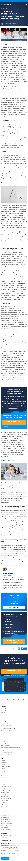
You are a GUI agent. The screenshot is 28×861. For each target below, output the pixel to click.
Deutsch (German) (5, 775)
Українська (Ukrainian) (6, 825)
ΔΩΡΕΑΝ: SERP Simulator (7, 725)
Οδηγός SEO (4, 741)
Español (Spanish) (5, 777)
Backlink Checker (5, 717)
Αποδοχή (5, 858)
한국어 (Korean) (4, 827)
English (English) (4, 773)
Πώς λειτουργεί (4, 732)
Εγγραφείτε (3, 762)
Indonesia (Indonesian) (6, 813)
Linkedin (24, 699)
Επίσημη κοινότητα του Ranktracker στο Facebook (13, 699)
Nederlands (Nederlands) (6, 786)
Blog (2, 736)
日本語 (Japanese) (5, 784)
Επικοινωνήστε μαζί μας (6, 835)
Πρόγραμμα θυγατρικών (6, 734)
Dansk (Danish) (4, 802)
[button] (26, 4)
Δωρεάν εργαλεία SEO (6, 743)
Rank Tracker (4, 708)
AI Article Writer (4, 723)
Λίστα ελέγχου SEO (5, 721)
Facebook (2, 699)
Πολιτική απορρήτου (5, 754)
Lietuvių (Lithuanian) (5, 815)
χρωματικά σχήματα (6, 83)
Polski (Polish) (4, 788)
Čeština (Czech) (4, 800)
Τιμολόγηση (4, 764)
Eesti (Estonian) (4, 806)
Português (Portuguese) (6, 790)
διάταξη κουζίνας (7, 67)
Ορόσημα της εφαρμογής (6, 766)
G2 (2, 703)
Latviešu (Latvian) (5, 817)
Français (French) (5, 779)
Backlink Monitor (5, 719)
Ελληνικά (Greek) (5, 804)
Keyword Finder (4, 710)
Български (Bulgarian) (6, 798)
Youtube (7, 699)
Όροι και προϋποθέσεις (6, 752)
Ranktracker (6, 4)
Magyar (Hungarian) (5, 811)
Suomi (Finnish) (4, 808)
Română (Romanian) (5, 819)
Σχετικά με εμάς (4, 837)
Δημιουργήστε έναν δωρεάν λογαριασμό (14, 422)
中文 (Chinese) (4, 796)
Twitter (18, 699)
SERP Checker (4, 712)
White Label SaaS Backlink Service (8, 730)
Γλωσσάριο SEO (4, 739)
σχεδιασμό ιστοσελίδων (10, 71)
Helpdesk (3, 768)
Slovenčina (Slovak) (5, 821)
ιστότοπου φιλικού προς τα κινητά (12, 528)
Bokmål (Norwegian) (5, 829)
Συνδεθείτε (6, 426)
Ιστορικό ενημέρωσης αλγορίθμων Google (10, 747)
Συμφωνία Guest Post (6, 745)
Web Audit (3, 714)
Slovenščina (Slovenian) (6, 823)
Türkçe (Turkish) (4, 794)
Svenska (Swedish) (5, 792)
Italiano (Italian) (4, 782)
